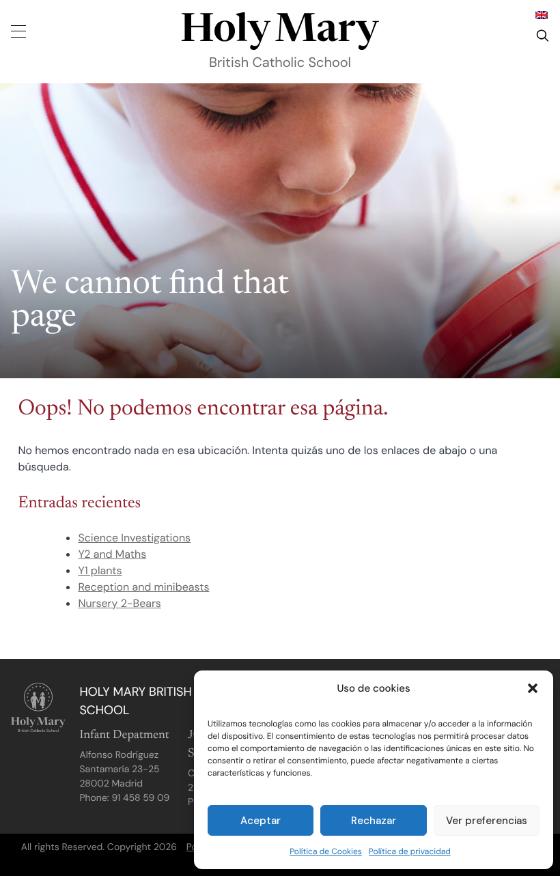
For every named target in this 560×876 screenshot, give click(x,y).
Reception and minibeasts (143, 587)
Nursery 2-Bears (119, 603)
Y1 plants (100, 570)
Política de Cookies (326, 851)
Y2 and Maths (112, 554)
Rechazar (373, 821)
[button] (533, 688)
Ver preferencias (486, 821)
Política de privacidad (410, 851)
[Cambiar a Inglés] (542, 14)
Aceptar (260, 821)
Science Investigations (134, 538)
